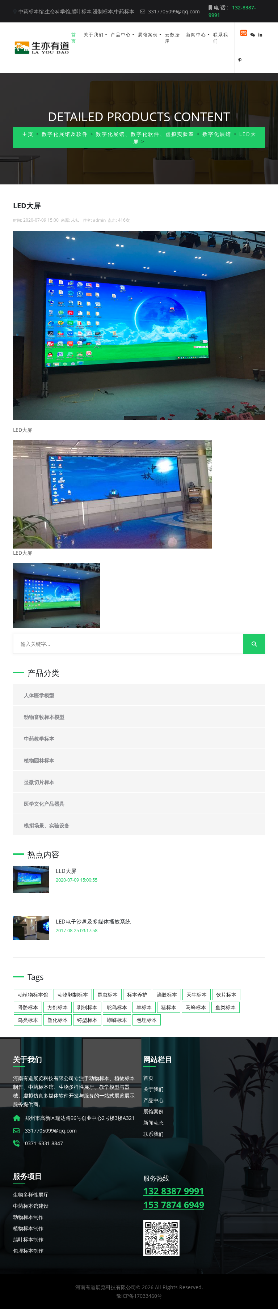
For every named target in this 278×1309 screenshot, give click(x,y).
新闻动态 (153, 1122)
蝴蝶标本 (117, 1019)
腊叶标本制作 (28, 1239)
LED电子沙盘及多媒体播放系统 (93, 921)
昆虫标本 (107, 994)
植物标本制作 (28, 1228)
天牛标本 (196, 994)
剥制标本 (87, 1007)
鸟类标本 (28, 1019)
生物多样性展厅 (31, 1194)
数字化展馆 (216, 134)
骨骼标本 (28, 1007)
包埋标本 (146, 1019)
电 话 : (232, 11)
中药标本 (124, 11)
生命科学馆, (58, 11)
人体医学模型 (39, 695)
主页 (28, 134)
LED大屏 (66, 870)
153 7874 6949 (173, 1204)
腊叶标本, (82, 11)
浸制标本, (103, 11)
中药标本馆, (31, 11)
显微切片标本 (39, 782)
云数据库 (172, 37)
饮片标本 (226, 994)
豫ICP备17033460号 (139, 1295)
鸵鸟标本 (117, 1007)
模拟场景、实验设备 (47, 825)
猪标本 (168, 1007)
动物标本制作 (28, 1217)
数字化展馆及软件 (65, 134)
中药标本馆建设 (31, 1205)
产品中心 (121, 34)
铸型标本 (87, 1019)
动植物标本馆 (33, 994)
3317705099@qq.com (173, 11)
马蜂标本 (196, 1007)
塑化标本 (57, 1019)
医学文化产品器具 (44, 803)
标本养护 (137, 994)
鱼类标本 (225, 1007)
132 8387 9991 (173, 1191)
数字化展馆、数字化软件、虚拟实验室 (145, 134)
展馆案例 (148, 34)
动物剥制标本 (73, 994)
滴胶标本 (167, 994)
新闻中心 (196, 34)
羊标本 (144, 1007)
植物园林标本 (39, 760)
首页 (73, 37)
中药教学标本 (39, 738)
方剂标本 (57, 1007)
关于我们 (94, 34)
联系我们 (220, 37)
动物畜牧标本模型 (44, 716)
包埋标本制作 (28, 1250)
